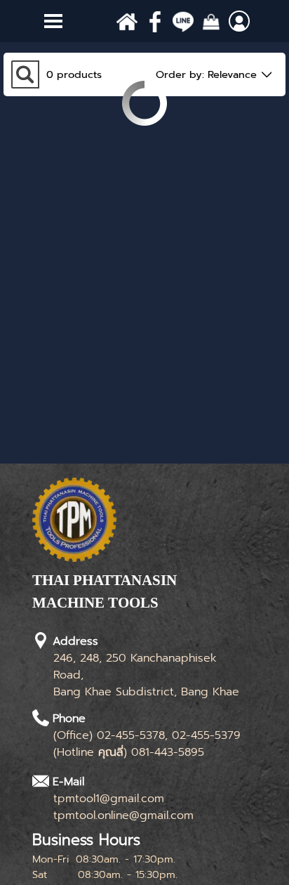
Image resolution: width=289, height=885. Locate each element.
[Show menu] (53, 21)
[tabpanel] (137, 599)
